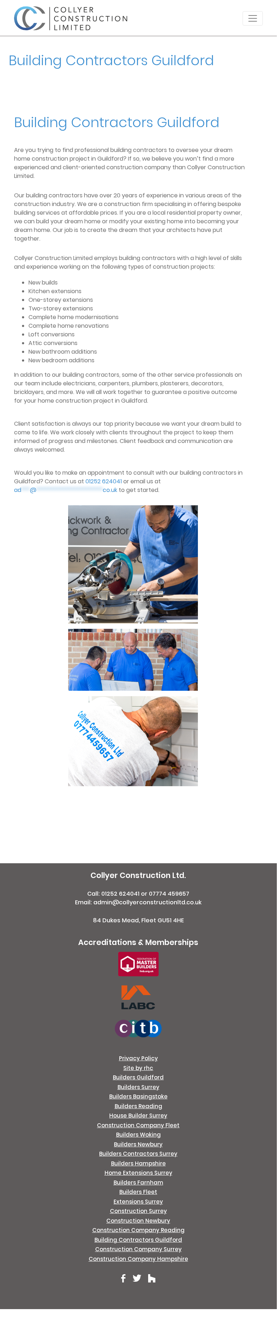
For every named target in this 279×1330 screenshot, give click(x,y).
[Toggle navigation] (253, 18)
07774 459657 (169, 894)
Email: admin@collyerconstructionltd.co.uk (138, 902)
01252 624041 (103, 481)
